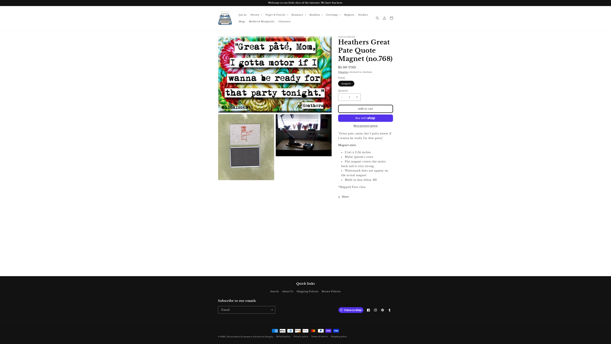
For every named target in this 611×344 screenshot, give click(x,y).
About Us (287, 291)
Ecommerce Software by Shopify (257, 337)
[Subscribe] (271, 310)
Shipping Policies (307, 291)
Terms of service (319, 336)
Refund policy (283, 336)
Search (274, 291)
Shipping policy (339, 336)
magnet (346, 83)
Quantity (343, 90)
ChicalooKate (233, 337)
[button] (256, 14)
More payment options (366, 126)
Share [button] (345, 196)
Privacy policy (301, 336)
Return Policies (331, 291)
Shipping (343, 72)
